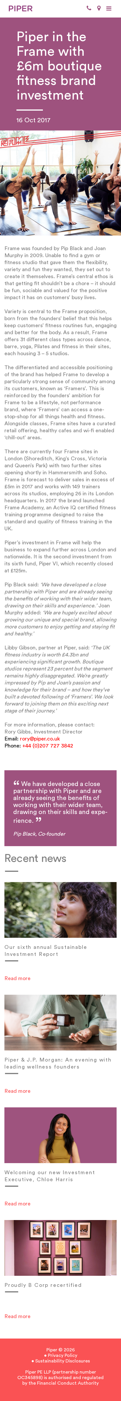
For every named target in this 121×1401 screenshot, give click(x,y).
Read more (17, 978)
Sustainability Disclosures (62, 1361)
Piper (51, 1350)
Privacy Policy (62, 1355)
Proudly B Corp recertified (43, 1285)
